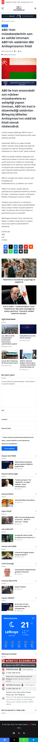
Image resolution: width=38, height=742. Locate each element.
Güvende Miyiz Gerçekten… (25, 500)
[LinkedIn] (16, 247)
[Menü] (3, 9)
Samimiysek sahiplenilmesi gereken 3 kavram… (25, 571)
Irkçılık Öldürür (20, 587)
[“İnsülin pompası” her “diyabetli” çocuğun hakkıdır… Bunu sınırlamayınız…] (7, 483)
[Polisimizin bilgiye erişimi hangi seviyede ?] (7, 555)
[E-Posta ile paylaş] (21, 251)
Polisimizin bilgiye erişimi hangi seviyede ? (24, 553)
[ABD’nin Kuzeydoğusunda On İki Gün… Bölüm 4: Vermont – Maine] (7, 520)
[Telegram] (16, 251)
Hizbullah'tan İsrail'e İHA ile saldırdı (28, 337)
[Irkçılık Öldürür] (7, 590)
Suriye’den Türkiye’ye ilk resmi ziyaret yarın (10, 362)
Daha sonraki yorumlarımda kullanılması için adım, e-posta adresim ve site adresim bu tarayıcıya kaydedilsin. (18, 440)
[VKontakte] (5, 251)
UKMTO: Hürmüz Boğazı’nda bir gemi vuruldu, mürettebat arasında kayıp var (28, 364)
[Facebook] (5, 247)
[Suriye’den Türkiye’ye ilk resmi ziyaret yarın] (10, 354)
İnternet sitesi (6, 428)
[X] (11, 247)
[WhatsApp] (11, 251)
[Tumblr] (21, 247)
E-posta (5, 419)
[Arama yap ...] (35, 9)
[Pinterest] (26, 247)
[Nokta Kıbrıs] (19, 8)
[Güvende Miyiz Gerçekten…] (7, 503)
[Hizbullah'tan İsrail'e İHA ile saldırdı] (28, 329)
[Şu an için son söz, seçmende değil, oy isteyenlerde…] (7, 607)
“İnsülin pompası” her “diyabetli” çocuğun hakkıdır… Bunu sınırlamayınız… (23, 483)
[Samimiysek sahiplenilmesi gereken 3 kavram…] (7, 573)
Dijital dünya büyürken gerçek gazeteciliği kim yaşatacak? (24, 464)
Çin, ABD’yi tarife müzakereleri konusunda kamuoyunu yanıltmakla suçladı (9, 340)
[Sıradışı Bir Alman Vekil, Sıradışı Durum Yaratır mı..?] (7, 538)
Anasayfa (6, 21)
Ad (3, 410)
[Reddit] (31, 247)
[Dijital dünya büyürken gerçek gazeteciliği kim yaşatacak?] (7, 465)
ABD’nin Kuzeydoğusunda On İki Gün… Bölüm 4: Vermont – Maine (24, 519)
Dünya (12, 21)
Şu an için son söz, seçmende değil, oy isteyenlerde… (22, 606)
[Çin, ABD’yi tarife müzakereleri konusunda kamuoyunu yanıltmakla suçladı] (10, 329)
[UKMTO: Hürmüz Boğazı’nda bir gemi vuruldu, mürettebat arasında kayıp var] (28, 354)
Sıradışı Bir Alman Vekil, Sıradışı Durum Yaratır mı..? (25, 536)
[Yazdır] (26, 251)
